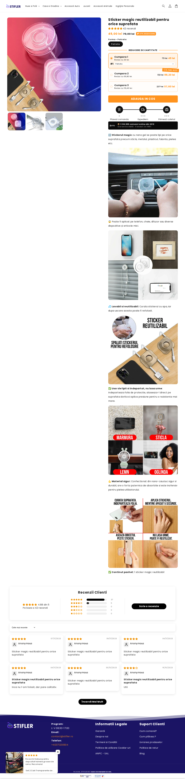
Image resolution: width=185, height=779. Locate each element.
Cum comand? (148, 731)
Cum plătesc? (147, 736)
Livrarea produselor (150, 742)
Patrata (115, 44)
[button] (163, 6)
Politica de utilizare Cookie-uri (112, 748)
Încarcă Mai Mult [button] (92, 701)
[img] (19, 639)
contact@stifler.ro (62, 736)
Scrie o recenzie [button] (149, 606)
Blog (142, 753)
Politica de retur (148, 748)
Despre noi (101, 736)
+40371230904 (59, 744)
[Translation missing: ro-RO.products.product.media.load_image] (16, 121)
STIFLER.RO (85, 772)
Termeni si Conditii (106, 742)
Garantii (100, 731)
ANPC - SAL (102, 753)
